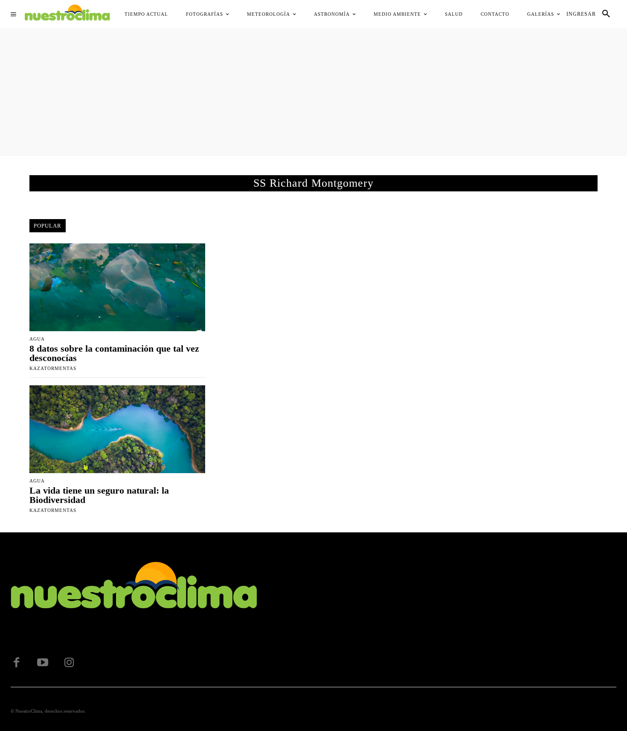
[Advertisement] (313, 92)
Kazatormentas (52, 368)
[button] (606, 14)
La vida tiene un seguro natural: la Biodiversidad (99, 495)
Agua (37, 339)
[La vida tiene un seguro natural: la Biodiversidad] (117, 429)
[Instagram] (69, 662)
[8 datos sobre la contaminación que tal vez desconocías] (117, 287)
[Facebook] (16, 662)
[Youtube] (42, 662)
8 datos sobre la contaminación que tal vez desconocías (114, 353)
